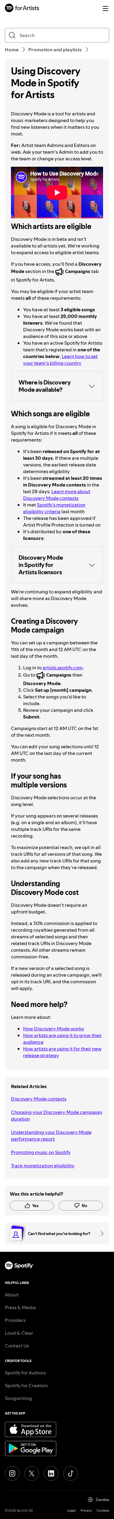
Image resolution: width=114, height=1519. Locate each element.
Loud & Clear (19, 1333)
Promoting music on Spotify (41, 1152)
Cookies (103, 1510)
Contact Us (17, 1345)
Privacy (86, 1510)
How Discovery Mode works (53, 1028)
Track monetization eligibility (42, 1165)
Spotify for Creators (26, 1385)
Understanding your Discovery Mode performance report (51, 1135)
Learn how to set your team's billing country (60, 359)
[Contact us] (100, 1233)
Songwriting (18, 1398)
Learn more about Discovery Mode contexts (56, 494)
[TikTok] (70, 1473)
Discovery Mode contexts (38, 1098)
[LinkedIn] (51, 1473)
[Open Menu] (105, 8)
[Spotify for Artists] (22, 9)
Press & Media (20, 1307)
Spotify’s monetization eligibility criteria (54, 508)
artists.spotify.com (63, 667)
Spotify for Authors (25, 1372)
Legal (71, 1510)
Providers (15, 1320)
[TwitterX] (31, 1473)
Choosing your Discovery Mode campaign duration (56, 1115)
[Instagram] (12, 1473)
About (12, 1294)
